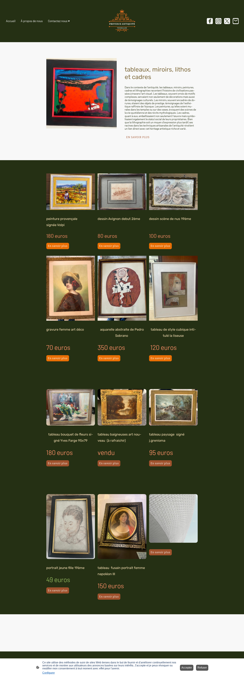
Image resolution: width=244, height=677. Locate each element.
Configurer (48, 672)
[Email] (236, 21)
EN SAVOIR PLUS (138, 137)
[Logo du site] (122, 21)
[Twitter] (227, 21)
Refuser (202, 667)
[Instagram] (218, 21)
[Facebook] (210, 21)
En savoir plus (58, 245)
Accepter (186, 667)
